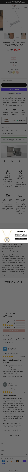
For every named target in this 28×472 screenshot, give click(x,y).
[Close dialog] (27, 229)
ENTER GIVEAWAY (21, 238)
